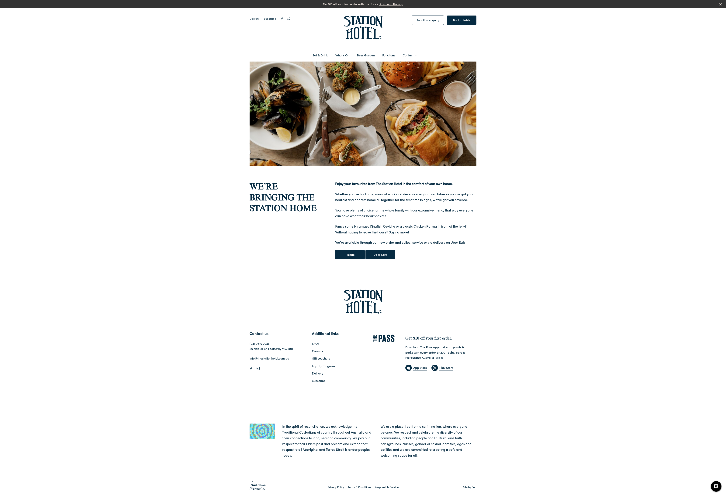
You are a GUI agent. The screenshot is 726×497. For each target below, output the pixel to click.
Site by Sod (469, 487)
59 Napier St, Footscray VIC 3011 (271, 348)
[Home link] (363, 28)
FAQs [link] (315, 343)
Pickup (350, 254)
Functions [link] (388, 55)
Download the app (391, 4)
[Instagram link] (288, 18)
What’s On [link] (342, 55)
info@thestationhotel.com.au (269, 358)
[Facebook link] (282, 18)
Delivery (254, 18)
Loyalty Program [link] (323, 366)
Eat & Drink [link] (320, 55)
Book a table (461, 20)
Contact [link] (408, 55)
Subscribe (270, 18)
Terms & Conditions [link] (359, 487)
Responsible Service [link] (387, 487)
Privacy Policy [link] (335, 487)
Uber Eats (380, 254)
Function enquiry (428, 20)
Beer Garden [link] (366, 55)
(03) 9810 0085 (260, 343)
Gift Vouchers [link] (321, 358)
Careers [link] (317, 351)
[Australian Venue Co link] (258, 486)
